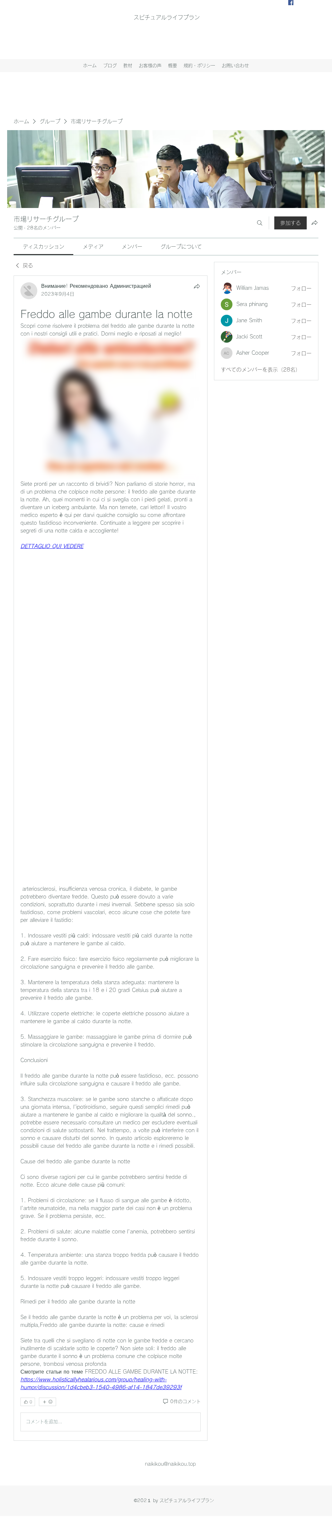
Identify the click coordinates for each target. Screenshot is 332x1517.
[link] (43, 246)
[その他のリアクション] (47, 1402)
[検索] (260, 222)
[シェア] (197, 286)
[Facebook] (290, 2)
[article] (111, 857)
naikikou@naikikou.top (170, 1464)
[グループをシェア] (314, 222)
